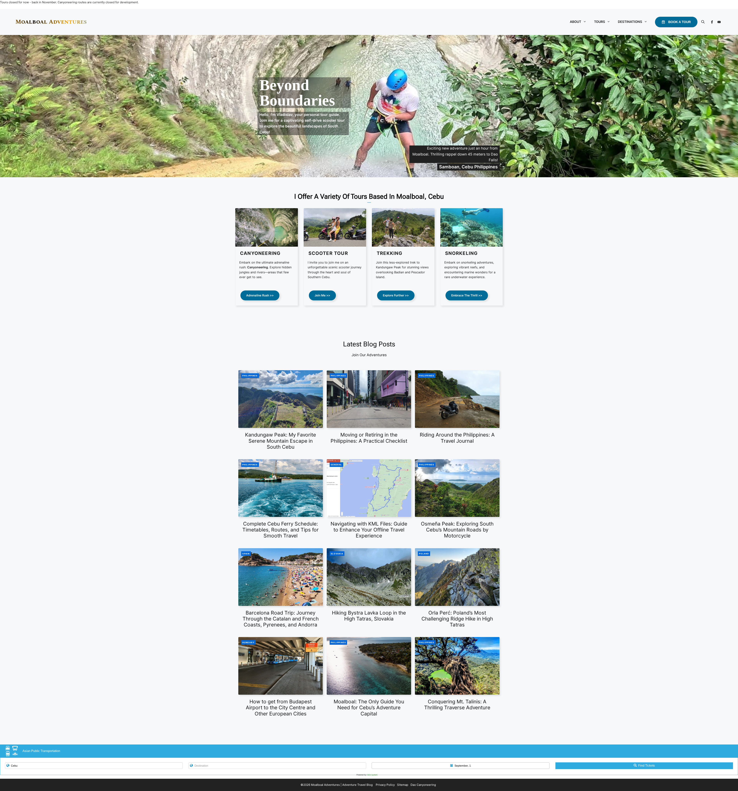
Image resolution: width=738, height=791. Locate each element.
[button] (702, 22)
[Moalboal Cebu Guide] (369, 666)
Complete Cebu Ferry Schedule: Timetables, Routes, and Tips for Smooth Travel (280, 530)
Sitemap (403, 785)
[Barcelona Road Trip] (280, 577)
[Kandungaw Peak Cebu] (280, 399)
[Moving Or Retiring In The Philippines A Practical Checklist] (369, 399)
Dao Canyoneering (424, 785)
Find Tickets (646, 765)
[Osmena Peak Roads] (457, 488)
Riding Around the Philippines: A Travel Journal (457, 438)
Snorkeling (461, 253)
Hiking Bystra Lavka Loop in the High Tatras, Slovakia (369, 616)
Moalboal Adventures (51, 21)
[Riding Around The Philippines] (457, 399)
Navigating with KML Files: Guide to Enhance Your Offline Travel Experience (369, 530)
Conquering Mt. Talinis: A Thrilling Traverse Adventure (457, 704)
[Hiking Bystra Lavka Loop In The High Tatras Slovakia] (369, 577)
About (575, 22)
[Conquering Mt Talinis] (457, 666)
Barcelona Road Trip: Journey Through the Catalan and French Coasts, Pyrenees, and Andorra (281, 619)
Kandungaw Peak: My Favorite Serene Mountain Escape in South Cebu (280, 441)
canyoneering (260, 253)
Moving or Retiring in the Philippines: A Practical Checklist (369, 438)
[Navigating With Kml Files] (369, 488)
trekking (389, 253)
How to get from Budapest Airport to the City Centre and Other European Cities (280, 707)
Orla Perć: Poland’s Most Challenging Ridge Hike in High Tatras (457, 619)
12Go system (372, 775)
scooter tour (328, 253)
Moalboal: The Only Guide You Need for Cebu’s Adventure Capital (369, 707)
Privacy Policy (386, 785)
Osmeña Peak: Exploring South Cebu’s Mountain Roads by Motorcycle (457, 530)
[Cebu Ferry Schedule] (280, 488)
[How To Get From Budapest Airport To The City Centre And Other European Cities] (280, 666)
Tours (599, 22)
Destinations (630, 22)
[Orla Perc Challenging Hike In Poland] (457, 577)
